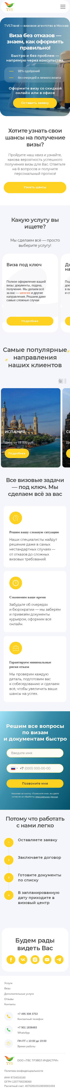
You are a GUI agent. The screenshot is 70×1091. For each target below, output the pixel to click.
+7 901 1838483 (27, 1027)
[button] (35, 103)
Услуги (8, 983)
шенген (25, 292)
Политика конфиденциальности (23, 1070)
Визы (7, 988)
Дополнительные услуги (19, 993)
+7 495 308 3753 (28, 1013)
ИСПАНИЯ (15, 431)
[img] (8, 1029)
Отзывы (9, 999)
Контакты (9, 1004)
